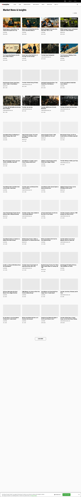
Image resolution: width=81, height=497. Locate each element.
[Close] (79, 494)
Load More (40, 338)
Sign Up (70, 1)
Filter (75, 13)
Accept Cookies (66, 494)
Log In (75, 1)
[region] (40, 494)
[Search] (77, 4)
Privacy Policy (34, 495)
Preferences (58, 494)
